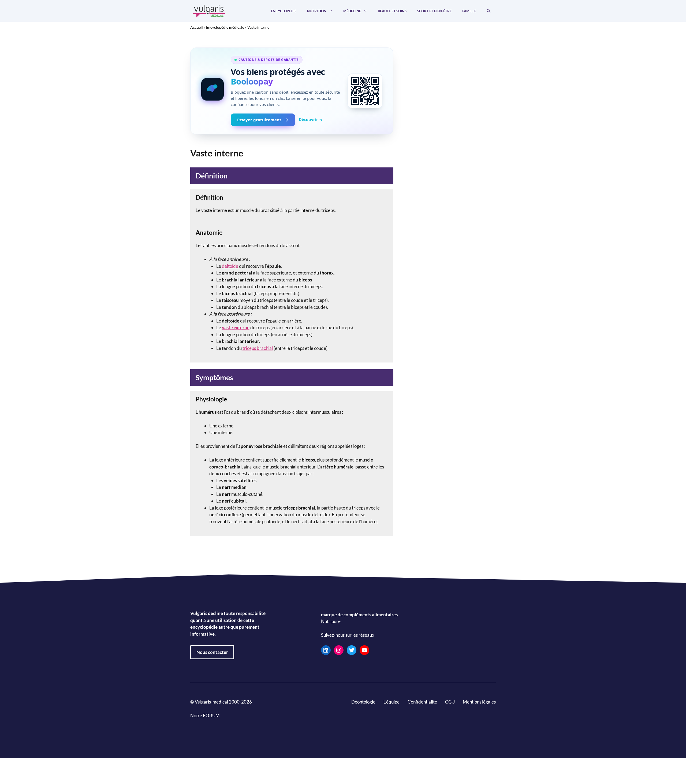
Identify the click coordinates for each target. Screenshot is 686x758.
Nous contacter (212, 652)
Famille (469, 11)
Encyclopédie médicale (225, 27)
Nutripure (331, 621)
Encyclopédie (283, 11)
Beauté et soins (392, 11)
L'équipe (391, 702)
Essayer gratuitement (259, 119)
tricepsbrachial (258, 348)
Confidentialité (422, 702)
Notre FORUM (205, 715)
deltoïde (230, 266)
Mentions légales (479, 702)
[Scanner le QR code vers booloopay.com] (365, 91)
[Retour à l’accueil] (209, 10)
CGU (450, 702)
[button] (489, 11)
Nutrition (316, 11)
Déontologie (363, 702)
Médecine (352, 11)
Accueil (196, 27)
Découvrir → (311, 119)
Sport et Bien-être (434, 11)
